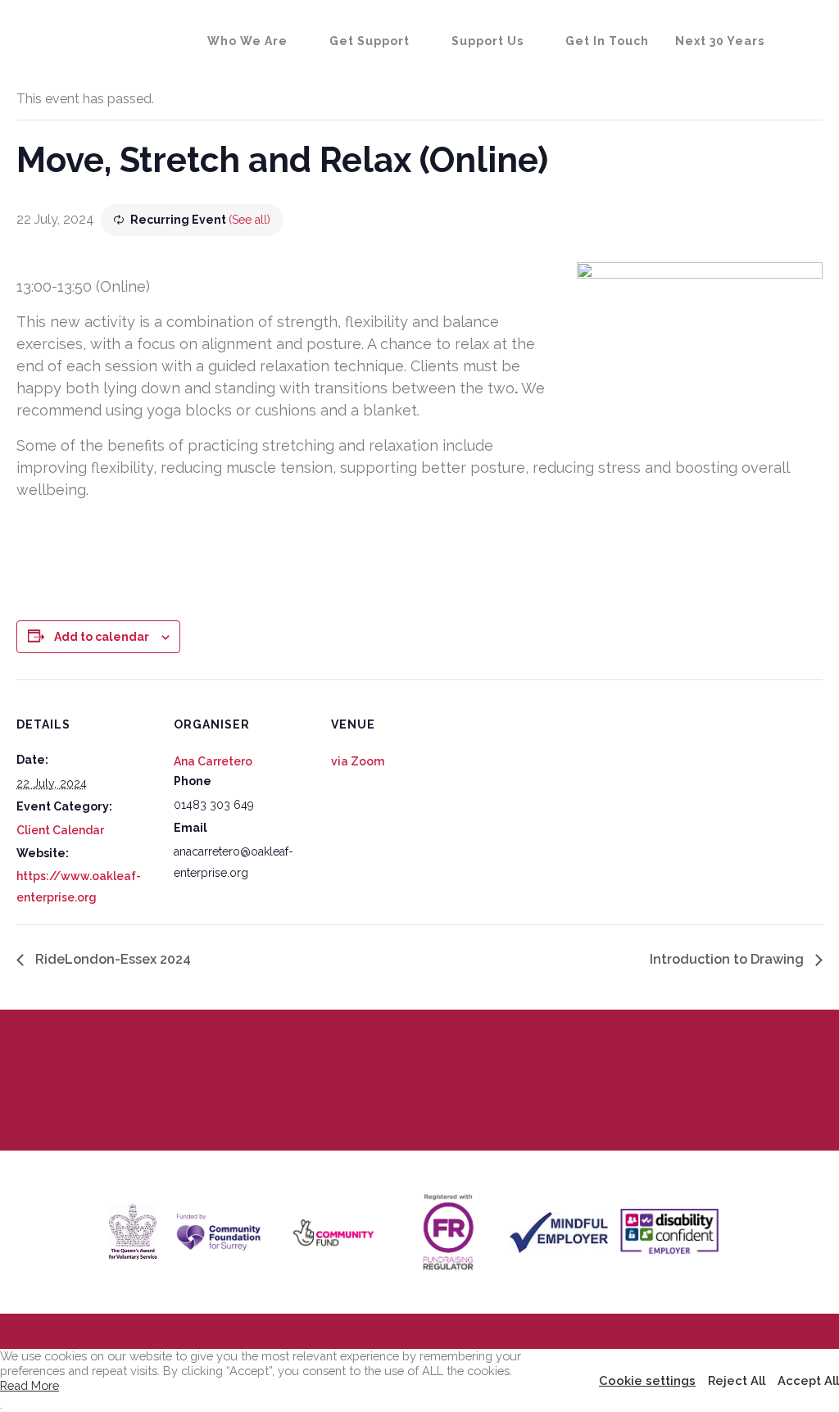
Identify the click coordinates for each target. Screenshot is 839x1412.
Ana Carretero (213, 761)
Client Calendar (60, 830)
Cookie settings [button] (647, 1380)
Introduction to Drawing (728, 959)
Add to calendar (101, 636)
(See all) (249, 219)
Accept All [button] (808, 1380)
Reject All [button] (736, 1380)
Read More (29, 1385)
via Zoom (357, 761)
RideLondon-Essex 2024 (111, 959)
